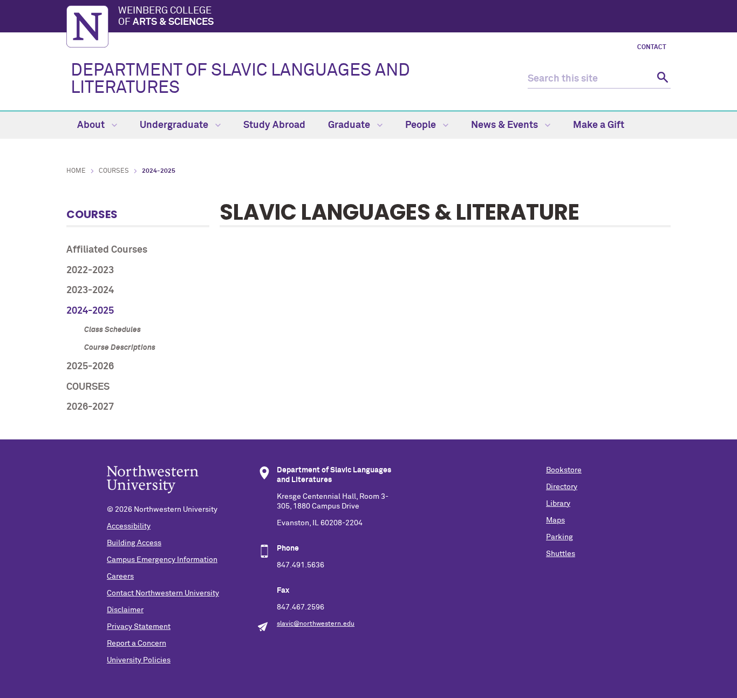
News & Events (505, 125)
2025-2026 (90, 366)
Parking (559, 537)
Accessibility (129, 526)
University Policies (138, 660)
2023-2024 (90, 290)
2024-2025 (90, 311)
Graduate (350, 125)
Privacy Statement (138, 627)
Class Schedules (112, 330)
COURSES (88, 387)
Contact (651, 47)
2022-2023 (90, 270)
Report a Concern (136, 643)
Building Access (134, 543)
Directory (561, 487)
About (92, 125)
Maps (555, 520)
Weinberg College (166, 17)
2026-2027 (90, 407)
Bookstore (564, 470)
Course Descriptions (119, 347)
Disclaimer (125, 610)
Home (76, 171)
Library (558, 503)
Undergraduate (175, 125)
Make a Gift (598, 125)
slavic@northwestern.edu (315, 624)
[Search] (661, 79)
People (421, 125)
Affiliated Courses (106, 250)
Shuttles (560, 554)
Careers (120, 576)
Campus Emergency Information (162, 560)
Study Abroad (274, 125)
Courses (114, 171)
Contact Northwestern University (163, 593)
